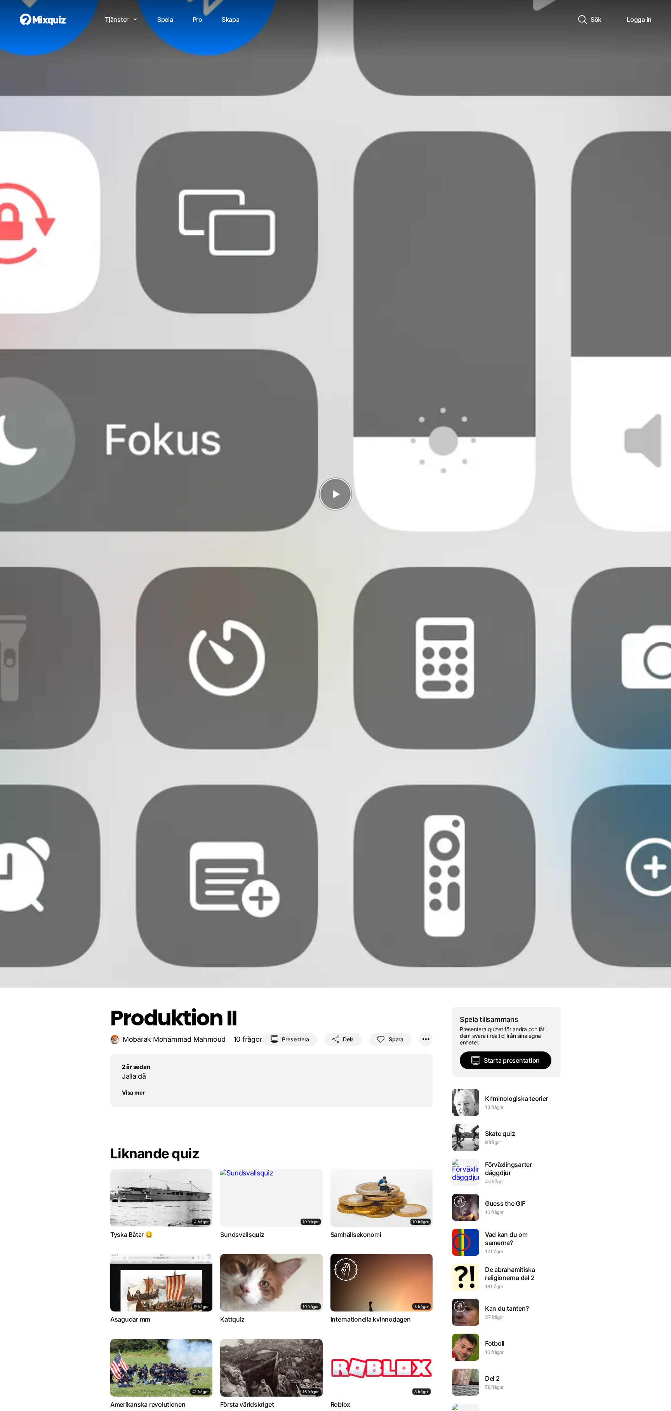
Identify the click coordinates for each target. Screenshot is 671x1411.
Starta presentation (512, 1060)
